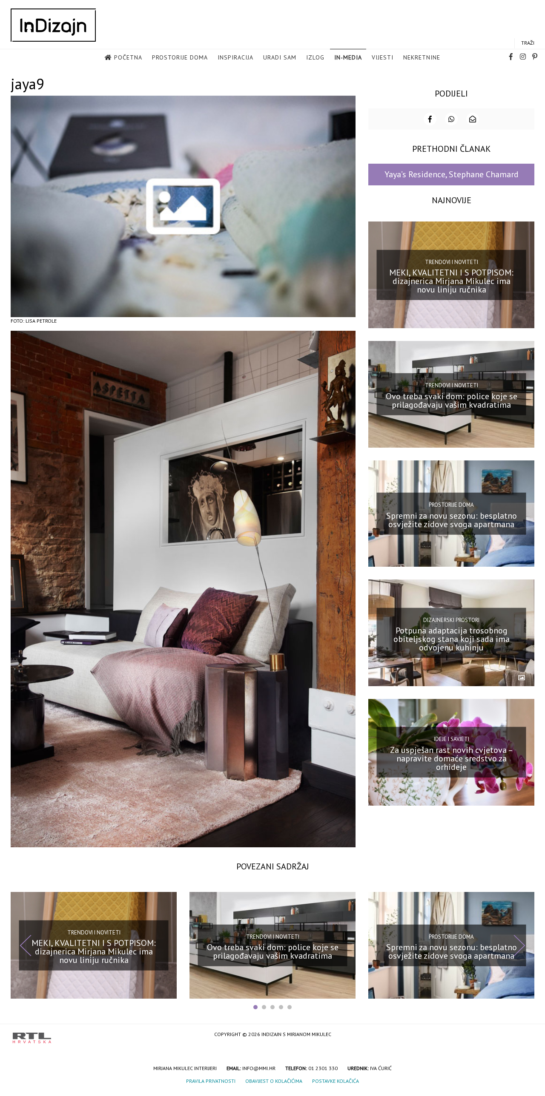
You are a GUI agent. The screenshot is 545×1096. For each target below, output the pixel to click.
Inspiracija (235, 57)
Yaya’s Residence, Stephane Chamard (451, 174)
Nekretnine (421, 57)
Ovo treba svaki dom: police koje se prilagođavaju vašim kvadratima (451, 400)
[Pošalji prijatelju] (472, 119)
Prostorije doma (180, 57)
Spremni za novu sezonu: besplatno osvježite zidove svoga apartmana (451, 519)
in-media (348, 57)
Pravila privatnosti (210, 1081)
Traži (527, 43)
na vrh (523, 1035)
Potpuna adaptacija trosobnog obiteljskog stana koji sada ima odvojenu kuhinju (451, 639)
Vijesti (382, 57)
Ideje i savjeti (451, 739)
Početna (128, 57)
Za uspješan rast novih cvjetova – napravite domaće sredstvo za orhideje (451, 758)
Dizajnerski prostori (451, 619)
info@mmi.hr (258, 1068)
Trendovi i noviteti (451, 261)
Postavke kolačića (335, 1081)
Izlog (315, 57)
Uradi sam (279, 57)
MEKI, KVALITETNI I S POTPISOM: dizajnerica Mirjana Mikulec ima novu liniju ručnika (451, 281)
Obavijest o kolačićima (273, 1081)
